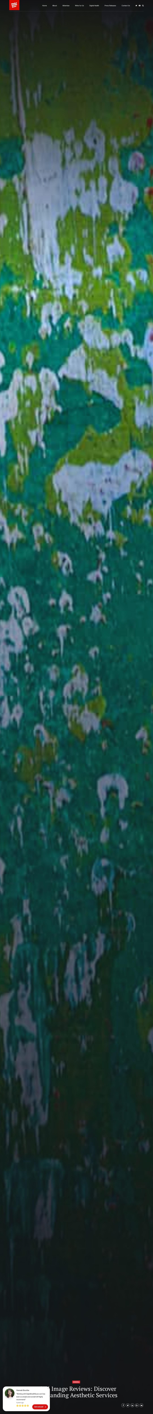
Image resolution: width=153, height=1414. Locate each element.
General (76, 1382)
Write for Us (79, 6)
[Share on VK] (141, 1405)
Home (44, 6)
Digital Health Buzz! (14, 5)
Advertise (65, 6)
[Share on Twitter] (128, 1405)
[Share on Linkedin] (132, 1405)
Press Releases (110, 6)
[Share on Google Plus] (137, 1405)
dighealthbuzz (22, 1407)
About (54, 6)
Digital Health (94, 6)
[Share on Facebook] (123, 1405)
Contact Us (126, 6)
